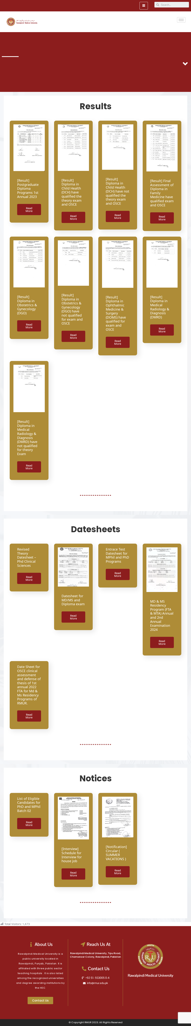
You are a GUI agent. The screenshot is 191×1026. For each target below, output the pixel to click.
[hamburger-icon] (144, 6)
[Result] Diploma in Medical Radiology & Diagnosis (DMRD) (159, 307)
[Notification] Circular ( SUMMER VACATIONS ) (116, 852)
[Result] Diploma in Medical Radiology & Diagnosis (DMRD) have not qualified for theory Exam (27, 437)
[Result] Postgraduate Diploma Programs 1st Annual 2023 (28, 188)
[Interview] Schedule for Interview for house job (72, 855)
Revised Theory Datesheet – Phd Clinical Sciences (26, 557)
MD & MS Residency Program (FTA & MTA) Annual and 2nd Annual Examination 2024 (161, 615)
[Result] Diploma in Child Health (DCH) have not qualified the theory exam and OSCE (117, 191)
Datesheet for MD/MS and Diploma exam (73, 600)
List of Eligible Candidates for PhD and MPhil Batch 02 (28, 804)
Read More (29, 209)
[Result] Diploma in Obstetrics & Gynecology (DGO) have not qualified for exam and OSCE (72, 309)
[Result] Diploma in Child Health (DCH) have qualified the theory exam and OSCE (72, 192)
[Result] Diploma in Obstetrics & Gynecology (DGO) (27, 305)
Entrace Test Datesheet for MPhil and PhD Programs (117, 555)
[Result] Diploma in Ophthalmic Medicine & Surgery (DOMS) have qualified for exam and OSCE (116, 313)
